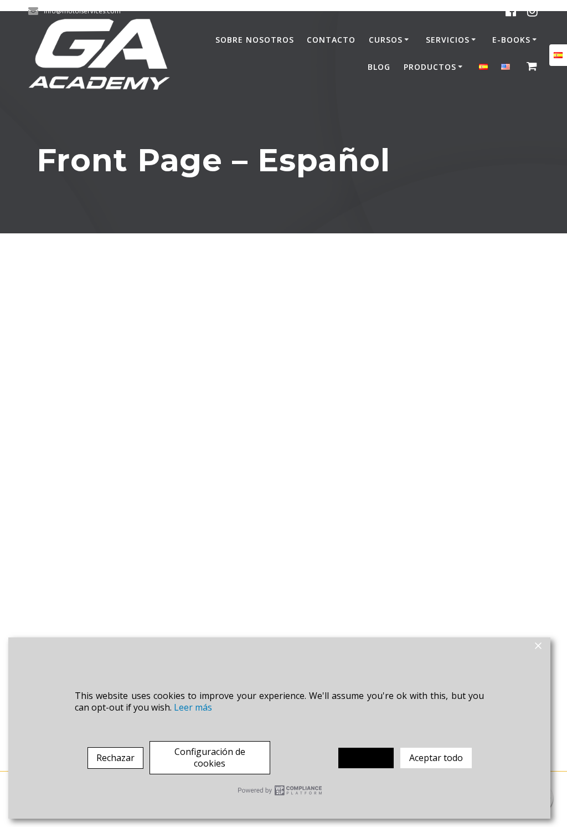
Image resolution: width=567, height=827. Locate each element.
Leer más (193, 707)
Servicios (448, 39)
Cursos (386, 39)
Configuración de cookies (209, 757)
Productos (430, 67)
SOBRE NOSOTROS (254, 39)
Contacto (331, 39)
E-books (511, 39)
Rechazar (115, 758)
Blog (379, 67)
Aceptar (366, 758)
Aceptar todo (436, 758)
